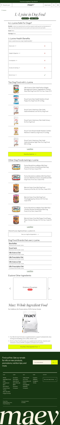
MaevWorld (16, 381)
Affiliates (35, 379)
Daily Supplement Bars (6, 382)
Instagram (35, 381)
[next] (49, 289)
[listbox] (30, 288)
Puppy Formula (7, 393)
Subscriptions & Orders (27, 382)
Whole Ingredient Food (7, 378)
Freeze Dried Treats (6, 389)
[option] (30, 289)
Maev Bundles (6, 391)
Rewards (15, 386)
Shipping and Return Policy (7, 402)
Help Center (47, 5)
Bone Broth (6, 386)
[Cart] (58, 5)
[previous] (9, 289)
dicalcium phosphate (30, 287)
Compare (15, 388)
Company (25, 388)
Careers (35, 377)
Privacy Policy (5, 401)
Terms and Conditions (25, 401)
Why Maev (15, 379)
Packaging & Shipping (26, 385)
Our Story (15, 377)
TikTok (34, 383)
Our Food (25, 379)
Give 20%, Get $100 (16, 383)
